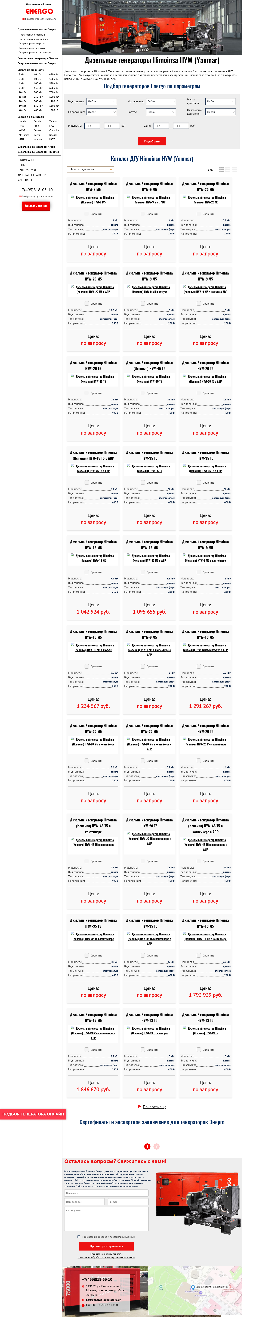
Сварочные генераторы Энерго (37, 63)
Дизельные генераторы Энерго (37, 29)
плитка (221, 169)
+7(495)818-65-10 (36, 190)
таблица (234, 169)
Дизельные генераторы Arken (36, 146)
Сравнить (96, 214)
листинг (227, 169)
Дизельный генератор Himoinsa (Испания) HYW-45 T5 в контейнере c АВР (205, 826)
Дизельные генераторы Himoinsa (38, 152)
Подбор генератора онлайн (33, 1114)
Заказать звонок (36, 206)
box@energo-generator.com (40, 18)
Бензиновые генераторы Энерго (38, 58)
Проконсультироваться (106, 1246)
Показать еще (154, 1106)
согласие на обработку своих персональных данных (106, 1257)
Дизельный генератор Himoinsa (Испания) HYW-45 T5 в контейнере (93, 826)
